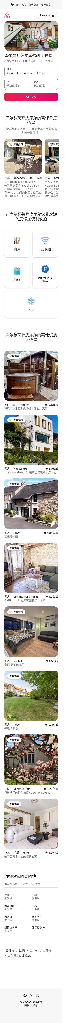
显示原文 (46, 4)
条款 (35, 1005)
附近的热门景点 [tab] (31, 883)
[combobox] (31, 73)
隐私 (26, 1005)
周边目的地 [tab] (10, 883)
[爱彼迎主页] (7, 15)
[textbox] (17, 86)
